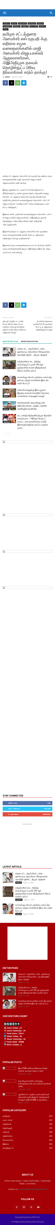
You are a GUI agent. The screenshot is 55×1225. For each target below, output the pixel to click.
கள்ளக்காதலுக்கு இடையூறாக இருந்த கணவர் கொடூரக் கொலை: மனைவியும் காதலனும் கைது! (33, 393)
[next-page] (8, 434)
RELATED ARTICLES (10, 341)
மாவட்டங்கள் (33, 26)
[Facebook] (5, 83)
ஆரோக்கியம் (22, 23)
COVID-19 (13, 19)
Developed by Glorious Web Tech (27, 1217)
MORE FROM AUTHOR (29, 341)
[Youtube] (38, 1207)
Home (5, 19)
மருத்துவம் (25, 26)
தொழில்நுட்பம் (7, 26)
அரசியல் (14, 23)
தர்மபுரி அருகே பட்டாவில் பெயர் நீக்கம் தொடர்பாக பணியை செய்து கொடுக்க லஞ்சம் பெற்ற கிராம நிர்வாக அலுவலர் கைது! (14, 327)
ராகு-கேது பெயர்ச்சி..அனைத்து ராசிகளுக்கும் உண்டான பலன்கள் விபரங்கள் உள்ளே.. (34, 1083)
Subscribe (46, 814)
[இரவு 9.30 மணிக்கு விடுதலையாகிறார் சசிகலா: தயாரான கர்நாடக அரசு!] (9, 1071)
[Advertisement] (27, 4)
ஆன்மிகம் (6, 368)
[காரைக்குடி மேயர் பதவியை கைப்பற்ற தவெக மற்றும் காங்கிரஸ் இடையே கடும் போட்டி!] (9, 380)
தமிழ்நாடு (40, 23)
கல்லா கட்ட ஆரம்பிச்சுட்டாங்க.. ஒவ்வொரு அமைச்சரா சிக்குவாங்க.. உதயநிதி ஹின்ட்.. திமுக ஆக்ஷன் (34, 351)
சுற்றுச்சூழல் (31, 23)
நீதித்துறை (17, 26)
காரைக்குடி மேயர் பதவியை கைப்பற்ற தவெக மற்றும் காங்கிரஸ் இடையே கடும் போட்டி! (34, 380)
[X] (11, 83)
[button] (4, 12)
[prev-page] (4, 434)
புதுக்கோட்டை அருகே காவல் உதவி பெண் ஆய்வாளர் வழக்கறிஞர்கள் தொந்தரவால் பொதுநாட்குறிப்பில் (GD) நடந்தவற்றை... (34, 1097)
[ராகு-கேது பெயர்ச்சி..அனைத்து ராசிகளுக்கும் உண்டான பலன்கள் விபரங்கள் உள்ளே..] (9, 1084)
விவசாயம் (42, 26)
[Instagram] (24, 1207)
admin (7, 77)
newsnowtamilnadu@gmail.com (33, 1189)
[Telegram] (23, 83)
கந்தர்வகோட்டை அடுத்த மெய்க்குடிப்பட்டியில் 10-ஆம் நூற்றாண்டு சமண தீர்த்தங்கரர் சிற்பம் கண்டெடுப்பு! (33, 990)
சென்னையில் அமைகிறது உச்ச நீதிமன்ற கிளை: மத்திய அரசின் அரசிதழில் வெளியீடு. (32, 405)
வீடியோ (5, 29)
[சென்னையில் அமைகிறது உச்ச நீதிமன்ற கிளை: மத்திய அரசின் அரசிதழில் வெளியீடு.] (9, 405)
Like (48, 803)
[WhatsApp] (17, 83)
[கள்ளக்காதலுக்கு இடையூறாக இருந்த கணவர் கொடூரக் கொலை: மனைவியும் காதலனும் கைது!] (9, 393)
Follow (47, 809)
